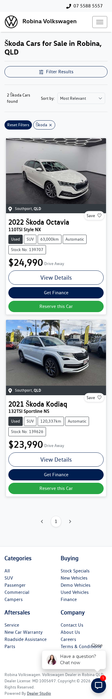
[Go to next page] (69, 521)
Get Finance (56, 292)
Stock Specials (75, 571)
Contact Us (72, 625)
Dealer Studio (39, 693)
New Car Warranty (23, 632)
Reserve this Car (56, 306)
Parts (9, 646)
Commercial (16, 592)
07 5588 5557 (88, 6)
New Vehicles (74, 578)
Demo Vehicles (75, 585)
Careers (68, 639)
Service (11, 625)
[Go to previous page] (42, 521)
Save (91, 215)
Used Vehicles (75, 592)
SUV (8, 578)
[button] (99, 22)
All (7, 571)
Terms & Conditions (81, 646)
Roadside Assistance (25, 639)
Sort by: (48, 98)
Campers (13, 599)
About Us (70, 632)
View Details (56, 277)
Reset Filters (18, 124)
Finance (69, 599)
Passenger (15, 585)
